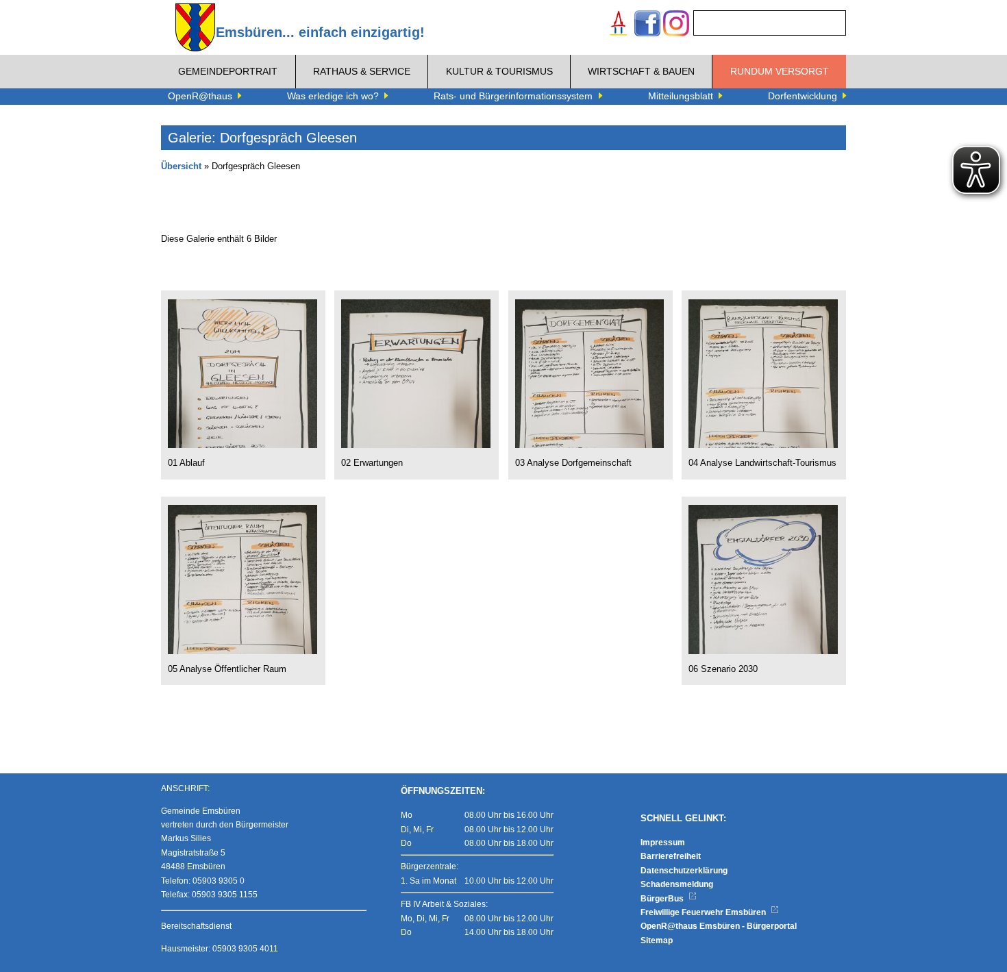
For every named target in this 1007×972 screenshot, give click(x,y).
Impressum (663, 842)
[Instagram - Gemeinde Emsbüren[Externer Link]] (676, 25)
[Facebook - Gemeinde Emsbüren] (647, 25)
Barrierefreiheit (671, 856)
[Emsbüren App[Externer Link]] (618, 25)
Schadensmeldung (677, 884)
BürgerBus (663, 899)
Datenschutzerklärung (684, 870)
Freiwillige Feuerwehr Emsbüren (704, 912)
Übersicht (181, 166)
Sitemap (657, 940)
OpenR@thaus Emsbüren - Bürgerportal (719, 926)
